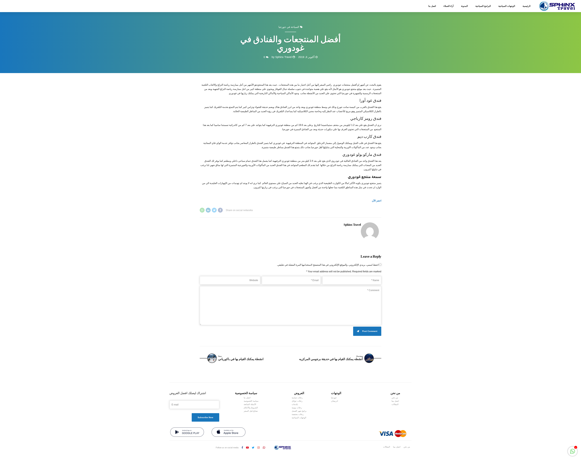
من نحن (395, 398)
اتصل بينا (395, 401)
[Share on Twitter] (214, 210)
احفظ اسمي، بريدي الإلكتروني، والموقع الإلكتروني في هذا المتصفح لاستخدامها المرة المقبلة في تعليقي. (328, 265)
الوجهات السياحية (506, 6)
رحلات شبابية (297, 398)
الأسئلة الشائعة (250, 404)
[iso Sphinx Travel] (228, 432)
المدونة (464, 6)
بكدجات (295, 404)
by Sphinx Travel (282, 57)
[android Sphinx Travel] (187, 432)
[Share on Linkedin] (208, 210)
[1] (572, 453)
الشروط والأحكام (251, 408)
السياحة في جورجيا (289, 27)
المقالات (395, 404)
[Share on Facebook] (220, 210)
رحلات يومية (297, 408)
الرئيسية (526, 6)
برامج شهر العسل (299, 411)
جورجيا (334, 398)
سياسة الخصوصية (251, 401)
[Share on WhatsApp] (202, 210)
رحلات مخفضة (298, 414)
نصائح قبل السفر (251, 411)
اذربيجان (334, 401)
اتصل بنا (432, 6)
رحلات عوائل (297, 401)
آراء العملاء (448, 6)
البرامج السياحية (483, 6)
